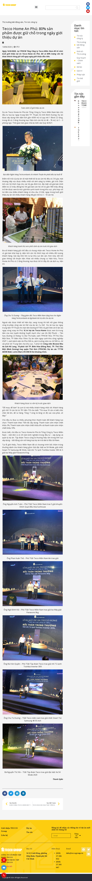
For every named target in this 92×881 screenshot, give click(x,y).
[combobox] (60, 7)
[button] (36, 7)
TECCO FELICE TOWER (84, 103)
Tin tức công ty (30, 22)
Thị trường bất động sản (12, 22)
